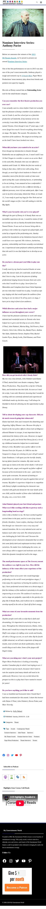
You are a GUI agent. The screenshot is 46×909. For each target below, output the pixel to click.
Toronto (35, 740)
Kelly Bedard (17, 711)
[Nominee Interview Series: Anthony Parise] (23, 23)
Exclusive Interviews (10, 733)
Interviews (30, 733)
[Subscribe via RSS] (24, 777)
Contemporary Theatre (23, 729)
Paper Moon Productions (11, 740)
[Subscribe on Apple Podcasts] (5, 777)
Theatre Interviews (25, 740)
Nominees (37, 736)
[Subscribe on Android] (11, 777)
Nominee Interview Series (17, 61)
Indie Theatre (21, 733)
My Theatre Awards (10, 736)
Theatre (16, 722)
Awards (13, 729)
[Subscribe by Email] (18, 777)
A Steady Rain (27, 76)
